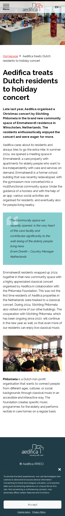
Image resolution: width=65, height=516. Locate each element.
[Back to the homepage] (32, 7)
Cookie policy (24, 512)
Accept (32, 504)
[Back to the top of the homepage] (32, 450)
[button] (59, 469)
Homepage (10, 56)
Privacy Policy (39, 512)
